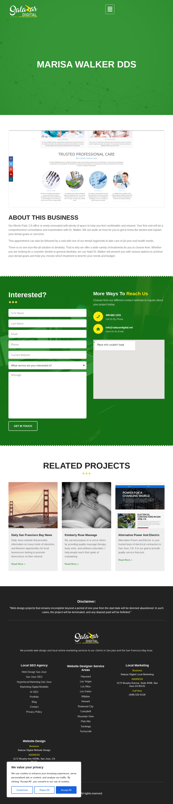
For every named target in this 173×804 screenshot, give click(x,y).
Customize (22, 790)
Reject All (44, 790)
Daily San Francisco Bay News (31, 535)
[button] (109, 9)
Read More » (18, 564)
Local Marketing (137, 665)
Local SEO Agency (34, 665)
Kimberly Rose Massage (81, 535)
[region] (44, 779)
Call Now (137, 690)
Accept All (66, 790)
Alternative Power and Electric (138, 535)
